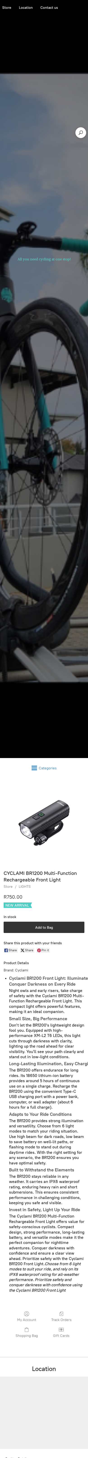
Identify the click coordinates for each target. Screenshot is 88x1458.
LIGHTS (25, 886)
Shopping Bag (27, 1335)
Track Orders (61, 1320)
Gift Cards (61, 1335)
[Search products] (80, 132)
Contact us (49, 7)
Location (26, 7)
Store (8, 886)
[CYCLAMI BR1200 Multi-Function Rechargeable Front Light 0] (44, 822)
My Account (26, 1320)
